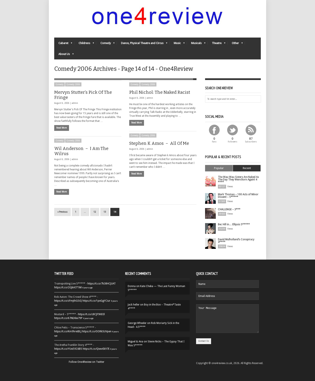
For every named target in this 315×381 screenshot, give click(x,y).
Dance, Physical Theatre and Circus (140, 44)
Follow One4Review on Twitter (86, 361)
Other (233, 44)
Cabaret (61, 44)
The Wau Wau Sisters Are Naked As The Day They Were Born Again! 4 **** (238, 179)
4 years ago (87, 287)
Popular (219, 168)
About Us (62, 55)
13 (105, 212)
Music (175, 44)
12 (94, 212)
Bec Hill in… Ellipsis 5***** (234, 224)
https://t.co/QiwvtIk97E (96, 348)
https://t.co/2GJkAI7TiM (68, 287)
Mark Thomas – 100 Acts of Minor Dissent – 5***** (238, 195)
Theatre (215, 44)
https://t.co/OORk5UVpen (96, 331)
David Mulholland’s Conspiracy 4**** (236, 240)
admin (75, 103)
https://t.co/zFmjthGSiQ (68, 300)
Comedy (103, 44)
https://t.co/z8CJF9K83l (91, 314)
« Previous (62, 212)
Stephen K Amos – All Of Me (159, 143)
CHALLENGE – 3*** (229, 209)
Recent (247, 168)
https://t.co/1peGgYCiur (96, 300)
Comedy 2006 (73, 84)
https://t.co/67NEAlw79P (68, 318)
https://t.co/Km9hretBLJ (67, 331)
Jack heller (134, 304)
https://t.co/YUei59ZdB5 (68, 348)
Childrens (82, 44)
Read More (61, 128)
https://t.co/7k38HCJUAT (101, 283)
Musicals (194, 44)
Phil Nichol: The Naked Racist (159, 92)
